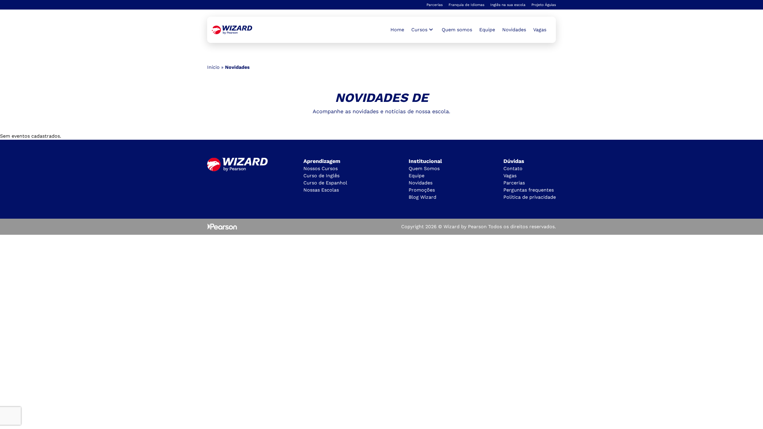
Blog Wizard (422, 197)
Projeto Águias (543, 5)
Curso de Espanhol (325, 183)
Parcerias (435, 5)
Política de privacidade (529, 197)
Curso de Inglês (321, 175)
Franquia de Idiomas (466, 5)
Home (397, 29)
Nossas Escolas (321, 190)
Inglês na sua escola (507, 5)
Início (213, 67)
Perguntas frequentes (528, 190)
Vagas (539, 29)
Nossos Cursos (320, 168)
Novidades (514, 29)
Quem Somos (424, 168)
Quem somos (457, 29)
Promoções (422, 190)
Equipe (487, 29)
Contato (512, 168)
